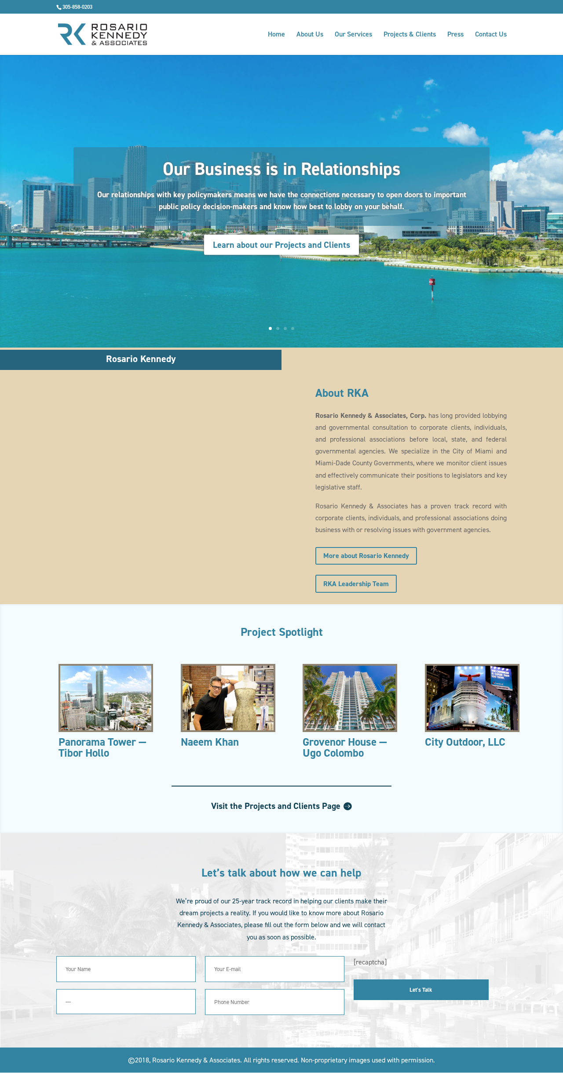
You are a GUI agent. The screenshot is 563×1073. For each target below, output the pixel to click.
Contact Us (491, 35)
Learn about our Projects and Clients (281, 244)
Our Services (353, 35)
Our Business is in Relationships (282, 169)
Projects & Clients (410, 35)
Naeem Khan (210, 742)
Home (276, 35)
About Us (309, 35)
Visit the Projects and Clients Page (275, 806)
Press (455, 35)
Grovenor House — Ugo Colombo (345, 747)
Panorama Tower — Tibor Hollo (102, 747)
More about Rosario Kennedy (366, 555)
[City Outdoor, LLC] (472, 698)
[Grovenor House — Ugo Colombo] (350, 698)
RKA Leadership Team (356, 583)
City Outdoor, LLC (465, 742)
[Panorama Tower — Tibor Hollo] (105, 698)
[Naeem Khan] (228, 698)
